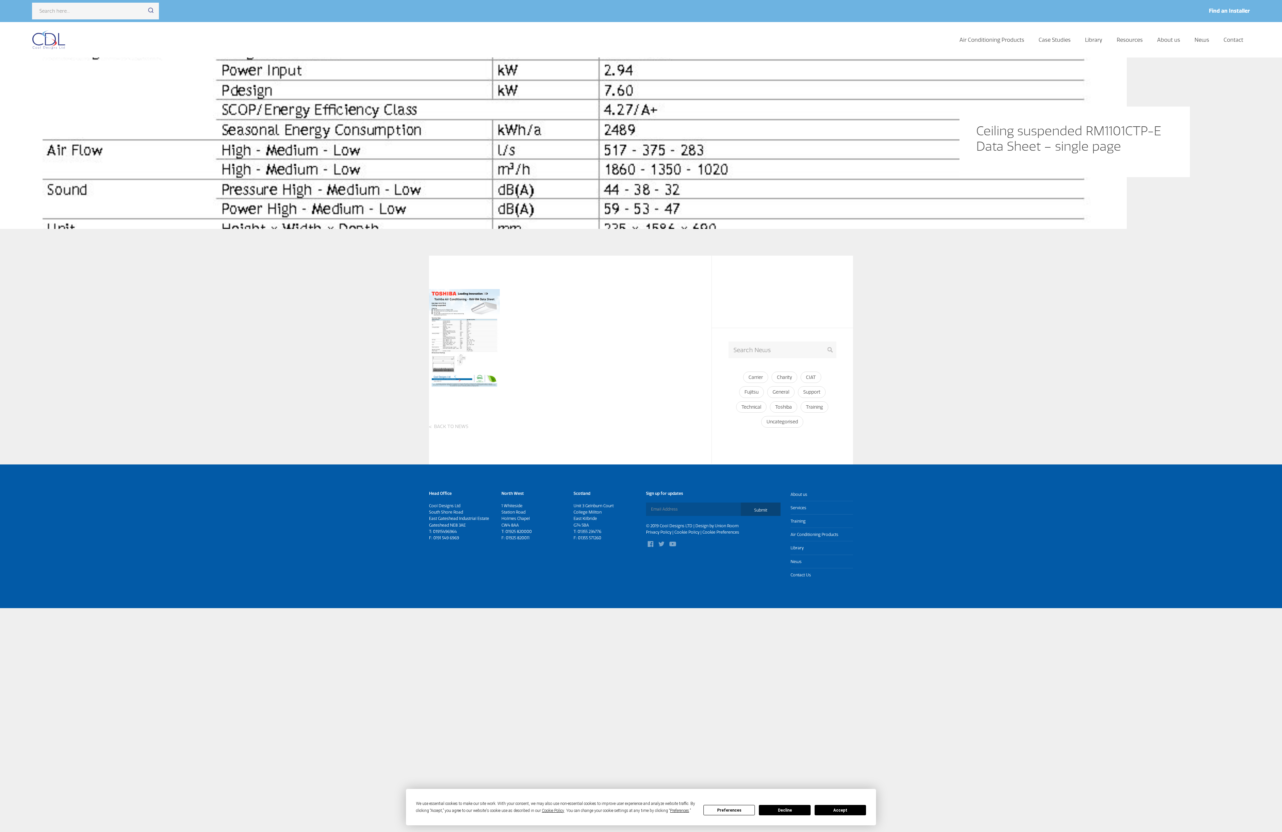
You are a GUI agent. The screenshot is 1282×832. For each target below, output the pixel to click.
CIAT (811, 377)
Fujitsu (751, 392)
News (1202, 39)
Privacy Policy (658, 532)
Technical (751, 407)
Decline (785, 810)
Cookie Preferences (720, 532)
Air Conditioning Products (991, 39)
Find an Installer (1229, 10)
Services (798, 507)
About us (1168, 39)
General (781, 392)
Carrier (756, 377)
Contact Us (801, 574)
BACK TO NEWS (451, 426)
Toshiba (783, 407)
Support (811, 392)
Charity (784, 377)
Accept (840, 810)
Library (1093, 39)
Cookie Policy (686, 532)
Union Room (726, 525)
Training (814, 407)
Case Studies (1055, 39)
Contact (1233, 39)
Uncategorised (782, 422)
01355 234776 (589, 531)
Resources (1130, 39)
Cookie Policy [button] (553, 810)
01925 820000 (518, 531)
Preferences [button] (679, 810)
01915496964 (445, 531)
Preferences (729, 810)
